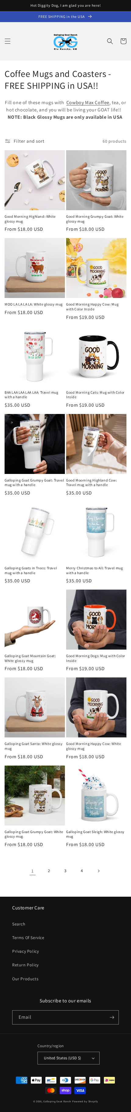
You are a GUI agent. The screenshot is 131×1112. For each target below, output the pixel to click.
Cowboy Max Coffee (87, 102)
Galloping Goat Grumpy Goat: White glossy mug (34, 834)
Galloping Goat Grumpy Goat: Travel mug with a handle (34, 482)
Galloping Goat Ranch (57, 1101)
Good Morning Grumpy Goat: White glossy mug (95, 218)
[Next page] (98, 871)
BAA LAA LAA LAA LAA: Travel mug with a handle (31, 394)
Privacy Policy (25, 951)
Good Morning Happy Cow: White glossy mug (93, 746)
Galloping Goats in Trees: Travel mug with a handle (31, 570)
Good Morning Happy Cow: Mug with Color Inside (92, 306)
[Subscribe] (112, 1017)
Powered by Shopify (85, 1101)
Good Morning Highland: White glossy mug (30, 218)
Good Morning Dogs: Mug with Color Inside (95, 658)
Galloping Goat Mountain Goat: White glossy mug (30, 658)
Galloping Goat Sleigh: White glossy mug (95, 834)
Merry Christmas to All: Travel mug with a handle (94, 570)
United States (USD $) (62, 1058)
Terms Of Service (28, 937)
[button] (7, 41)
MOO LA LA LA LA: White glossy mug (34, 304)
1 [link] (32, 871)
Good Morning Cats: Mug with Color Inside (95, 394)
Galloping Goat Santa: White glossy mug (33, 746)
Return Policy (25, 965)
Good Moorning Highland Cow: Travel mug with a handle (91, 482)
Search (19, 924)
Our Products (25, 978)
